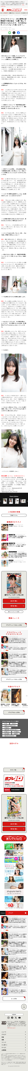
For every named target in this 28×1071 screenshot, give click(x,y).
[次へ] (27, 501)
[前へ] (0, 501)
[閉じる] (26, 4)
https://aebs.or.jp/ (11, 1027)
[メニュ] (25, 10)
